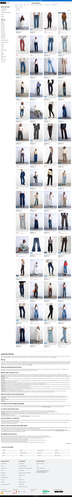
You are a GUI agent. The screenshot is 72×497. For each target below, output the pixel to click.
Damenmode (30, 364)
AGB (19, 477)
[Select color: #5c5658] (60, 257)
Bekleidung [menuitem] (21, 4)
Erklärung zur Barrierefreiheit (5, 484)
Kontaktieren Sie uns (22, 475)
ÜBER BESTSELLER (40, 461)
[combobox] (66, 10)
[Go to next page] (51, 351)
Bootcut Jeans (54, 357)
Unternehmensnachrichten (40, 468)
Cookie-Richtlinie (21, 484)
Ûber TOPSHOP (3, 463)
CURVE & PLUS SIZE (40, 450)
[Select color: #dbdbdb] (16, 234)
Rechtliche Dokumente (4, 477)
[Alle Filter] (18, 10)
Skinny (44, 357)
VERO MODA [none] (3, 2)
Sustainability (3, 475)
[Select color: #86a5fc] (17, 234)
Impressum (3, 479)
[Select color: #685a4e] (58, 257)
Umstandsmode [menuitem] (47, 4)
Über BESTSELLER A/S (40, 463)
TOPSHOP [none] (8, 2)
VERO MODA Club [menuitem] (54, 4)
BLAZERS (56, 450)
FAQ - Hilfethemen (21, 463)
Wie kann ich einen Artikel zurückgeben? (25, 472)
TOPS (3, 455)
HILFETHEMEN (22, 461)
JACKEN (3, 450)
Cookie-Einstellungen (36, 496)
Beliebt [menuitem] (25, 4)
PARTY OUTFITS (57, 455)
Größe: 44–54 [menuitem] (41, 4)
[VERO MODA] (36, 3)
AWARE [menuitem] (36, 4)
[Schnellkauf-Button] (28, 29)
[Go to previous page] (35, 351)
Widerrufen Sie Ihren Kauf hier (23, 486)
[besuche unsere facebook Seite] (31, 491)
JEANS (21, 450)
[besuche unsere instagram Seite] (32, 491)
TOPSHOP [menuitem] (32, 4)
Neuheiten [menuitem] (16, 4)
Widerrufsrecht (21, 479)
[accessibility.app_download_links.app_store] (61, 492)
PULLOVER (39, 455)
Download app (3, 472)
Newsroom (2, 470)
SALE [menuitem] (28, 4)
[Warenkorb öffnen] (70, 2)
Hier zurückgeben (21, 470)
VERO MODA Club (4, 468)
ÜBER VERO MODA (5, 461)
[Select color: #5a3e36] (59, 257)
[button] (22, 21)
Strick (54, 361)
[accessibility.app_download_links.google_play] (56, 492)
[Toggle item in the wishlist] (28, 13)
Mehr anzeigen (68, 443)
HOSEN (21, 455)
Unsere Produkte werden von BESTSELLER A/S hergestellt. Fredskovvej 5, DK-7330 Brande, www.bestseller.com (43, 471)
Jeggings (30, 363)
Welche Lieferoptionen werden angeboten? (25, 468)
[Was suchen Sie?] (63, 2)
